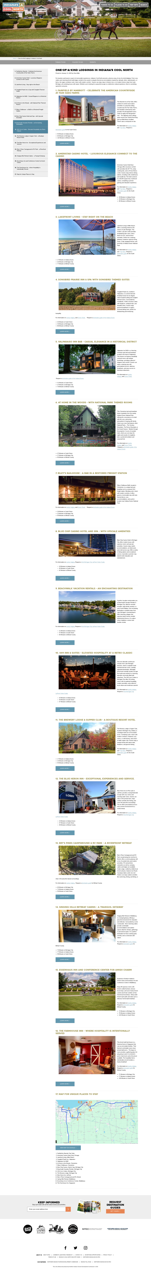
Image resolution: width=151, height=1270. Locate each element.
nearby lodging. (70, 317)
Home (14, 58)
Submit (68, 1209)
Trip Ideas (123, 127)
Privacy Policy (107, 1255)
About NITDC (46, 1255)
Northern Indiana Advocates (91, 1257)
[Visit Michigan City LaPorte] (56, 1229)
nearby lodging (132, 125)
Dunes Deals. (81, 317)
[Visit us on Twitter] (75, 1248)
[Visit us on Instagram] (85, 1248)
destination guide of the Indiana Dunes (104, 317)
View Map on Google (67, 1147)
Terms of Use (52, 1257)
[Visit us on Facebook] (65, 1248)
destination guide (60, 129)
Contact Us (78, 1255)
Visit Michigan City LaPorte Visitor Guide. (93, 562)
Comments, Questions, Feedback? (63, 1255)
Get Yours (114, 1211)
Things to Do (107, 5)
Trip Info (134, 5)
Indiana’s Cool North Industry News (69, 1257)
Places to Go (121, 5)
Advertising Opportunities (93, 1255)
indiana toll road (86, 1262)
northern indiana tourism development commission (62, 1262)
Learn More (64, 143)
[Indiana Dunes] (41, 1229)
